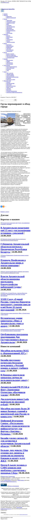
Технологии (9, 51)
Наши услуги (9, 87)
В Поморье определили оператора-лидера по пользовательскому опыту (14, 377)
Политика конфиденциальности (14, 92)
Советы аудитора (10, 42)
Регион (5, 19)
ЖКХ (7, 24)
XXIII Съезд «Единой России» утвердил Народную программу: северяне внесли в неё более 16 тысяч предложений (15, 304)
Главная (5, 13)
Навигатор (9, 16)
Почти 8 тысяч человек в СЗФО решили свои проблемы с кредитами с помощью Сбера (14, 469)
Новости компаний (11, 17)
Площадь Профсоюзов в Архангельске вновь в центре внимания (13, 263)
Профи (8, 61)
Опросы (8, 82)
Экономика (9, 28)
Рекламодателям (10, 83)
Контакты (8, 89)
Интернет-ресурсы (11, 86)
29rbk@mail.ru (20, 480)
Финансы (5, 34)
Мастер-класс (9, 60)
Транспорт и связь (10, 21)
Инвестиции (9, 37)
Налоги (8, 40)
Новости (5, 15)
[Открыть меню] (2, 11)
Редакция (8, 78)
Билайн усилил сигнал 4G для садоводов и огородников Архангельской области (15, 442)
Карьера (5, 59)
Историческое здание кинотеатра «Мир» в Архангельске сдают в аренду (12, 322)
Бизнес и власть (10, 53)
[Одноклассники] (3, 206)
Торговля (8, 48)
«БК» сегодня (9, 73)
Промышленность (10, 30)
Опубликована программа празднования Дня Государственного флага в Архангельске (14, 338)
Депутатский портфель (12, 56)
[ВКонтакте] (1, 206)
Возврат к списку (5, 211)
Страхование (9, 39)
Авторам (8, 88)
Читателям (9, 84)
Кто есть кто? (9, 64)
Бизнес (5, 43)
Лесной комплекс (10, 26)
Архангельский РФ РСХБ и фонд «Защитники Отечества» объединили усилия (15, 391)
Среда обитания (10, 68)
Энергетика (9, 20)
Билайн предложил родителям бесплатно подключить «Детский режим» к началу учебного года (14, 365)
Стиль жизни (6, 65)
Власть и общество (11, 55)
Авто (7, 70)
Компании (8, 44)
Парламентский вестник (12, 77)
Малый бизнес (9, 46)
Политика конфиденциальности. (9, 481)
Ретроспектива (10, 29)
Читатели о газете (10, 79)
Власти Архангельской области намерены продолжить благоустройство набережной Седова (13, 281)
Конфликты (9, 47)
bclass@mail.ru (7, 480)
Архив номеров (10, 75)
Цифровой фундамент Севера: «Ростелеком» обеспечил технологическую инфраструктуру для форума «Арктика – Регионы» (15, 427)
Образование (9, 62)
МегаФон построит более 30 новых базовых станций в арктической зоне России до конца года (15, 412)
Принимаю (3, 512)
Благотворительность (11, 66)
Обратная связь (7, 80)
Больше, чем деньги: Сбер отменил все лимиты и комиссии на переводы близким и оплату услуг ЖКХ (14, 455)
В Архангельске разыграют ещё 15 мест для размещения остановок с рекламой (15, 230)
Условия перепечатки (11, 91)
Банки (7, 38)
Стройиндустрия (10, 22)
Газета (5, 71)
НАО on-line (9, 33)
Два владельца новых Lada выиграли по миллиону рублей (15, 402)
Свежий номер (10, 74)
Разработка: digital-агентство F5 (23, 514)
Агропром (8, 25)
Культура (8, 69)
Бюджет (8, 35)
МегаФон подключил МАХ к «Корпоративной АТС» (15, 352)
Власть (5, 52)
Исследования (9, 50)
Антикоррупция (10, 57)
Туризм (8, 31)
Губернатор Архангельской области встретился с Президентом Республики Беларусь (15, 248)
